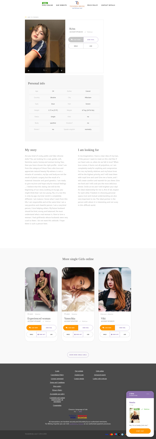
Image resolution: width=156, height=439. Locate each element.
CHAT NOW (76, 39)
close (147, 394)
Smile (76, 46)
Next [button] (61, 70)
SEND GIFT (42, 334)
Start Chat (140, 431)
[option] (45, 46)
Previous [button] (28, 70)
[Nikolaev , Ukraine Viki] (114, 289)
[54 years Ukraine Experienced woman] (41, 289)
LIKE (90, 46)
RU (75, 412)
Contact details (108, 5)
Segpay (80, 424)
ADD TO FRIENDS (33, 17)
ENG (80, 412)
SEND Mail (90, 39)
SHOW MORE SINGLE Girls (78, 355)
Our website (61, 5)
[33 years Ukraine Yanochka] (78, 289)
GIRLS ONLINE (47, 5)
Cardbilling (73, 424)
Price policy (92, 5)
